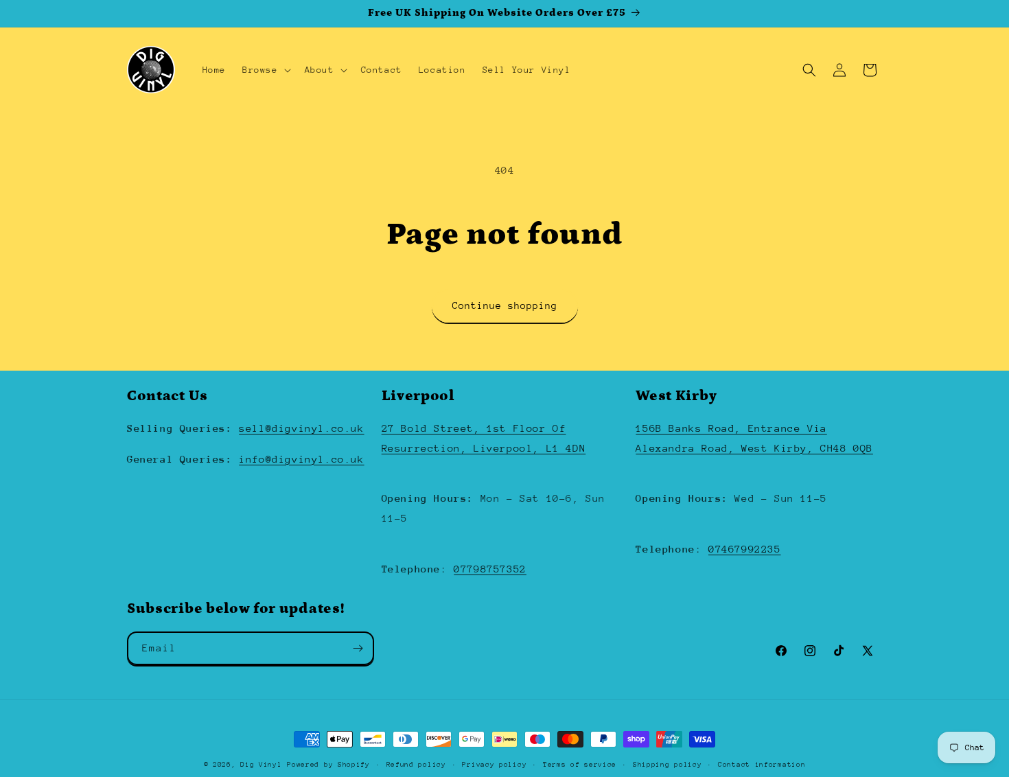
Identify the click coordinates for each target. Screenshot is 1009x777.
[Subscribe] (358, 648)
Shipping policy (667, 764)
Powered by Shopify (328, 765)
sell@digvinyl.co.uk (301, 428)
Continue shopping (504, 305)
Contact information (761, 764)
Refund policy (416, 764)
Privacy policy (494, 764)
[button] (265, 70)
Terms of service (579, 764)
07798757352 (490, 569)
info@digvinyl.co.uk (301, 459)
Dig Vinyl (260, 765)
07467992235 (744, 549)
